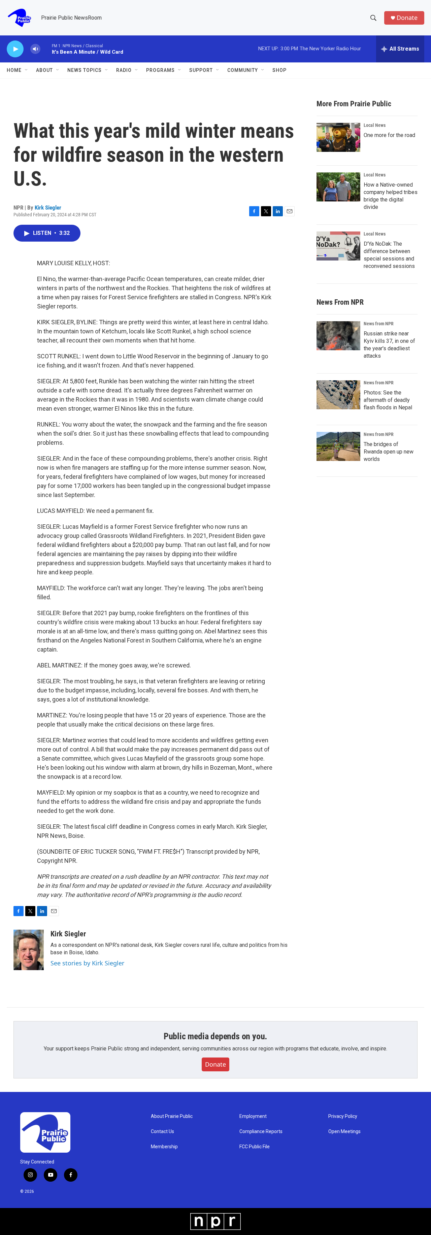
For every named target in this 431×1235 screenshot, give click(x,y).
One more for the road (389, 135)
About (44, 70)
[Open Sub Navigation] (26, 70)
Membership (164, 1146)
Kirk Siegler (48, 207)
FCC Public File (254, 1146)
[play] (15, 49)
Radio (124, 70)
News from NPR (379, 323)
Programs (160, 70)
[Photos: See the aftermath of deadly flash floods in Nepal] (338, 394)
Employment (253, 1116)
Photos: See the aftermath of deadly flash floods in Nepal (388, 400)
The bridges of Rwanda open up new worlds (388, 451)
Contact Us (162, 1131)
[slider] (46, 48)
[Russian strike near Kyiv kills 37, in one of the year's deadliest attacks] (338, 335)
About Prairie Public (172, 1116)
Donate (407, 17)
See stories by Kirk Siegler (87, 963)
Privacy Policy (342, 1116)
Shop (279, 70)
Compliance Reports (261, 1131)
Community (242, 70)
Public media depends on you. (215, 1036)
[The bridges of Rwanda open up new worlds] (338, 446)
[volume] (35, 49)
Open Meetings (344, 1131)
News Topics (84, 70)
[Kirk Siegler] (28, 950)
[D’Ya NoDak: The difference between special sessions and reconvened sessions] (338, 245)
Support (201, 70)
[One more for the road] (338, 137)
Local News (375, 125)
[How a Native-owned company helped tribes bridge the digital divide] (338, 186)
